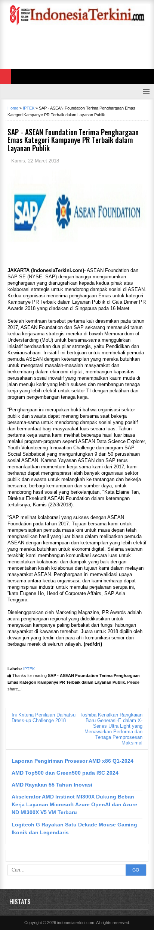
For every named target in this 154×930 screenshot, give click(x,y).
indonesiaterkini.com (75, 922)
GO (135, 870)
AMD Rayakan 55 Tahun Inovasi (52, 785)
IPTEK (29, 669)
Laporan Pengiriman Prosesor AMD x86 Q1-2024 (72, 761)
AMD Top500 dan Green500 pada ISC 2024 (65, 773)
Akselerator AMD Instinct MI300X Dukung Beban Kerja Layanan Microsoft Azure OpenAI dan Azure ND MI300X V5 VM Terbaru (74, 804)
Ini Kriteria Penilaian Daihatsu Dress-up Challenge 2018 (44, 717)
